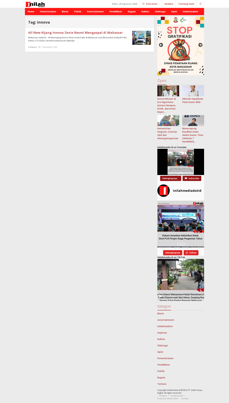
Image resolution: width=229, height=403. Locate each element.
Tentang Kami (176, 395)
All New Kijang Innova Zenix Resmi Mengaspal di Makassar (75, 32)
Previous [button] (161, 45)
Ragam (161, 377)
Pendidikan (163, 364)
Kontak (185, 398)
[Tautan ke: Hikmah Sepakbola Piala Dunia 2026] (193, 90)
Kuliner (161, 339)
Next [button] (200, 45)
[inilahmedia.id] (35, 3)
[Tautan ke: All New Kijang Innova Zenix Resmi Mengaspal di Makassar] (141, 37)
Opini (160, 351)
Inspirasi (162, 332)
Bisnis (160, 313)
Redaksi (163, 395)
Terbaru (32, 47)
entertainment (165, 319)
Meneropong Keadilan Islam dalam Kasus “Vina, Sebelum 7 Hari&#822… (193, 135)
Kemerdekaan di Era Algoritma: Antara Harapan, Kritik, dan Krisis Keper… (166, 105)
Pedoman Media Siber (167, 398)
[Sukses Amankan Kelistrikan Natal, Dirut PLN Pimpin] (180, 224)
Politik (161, 371)
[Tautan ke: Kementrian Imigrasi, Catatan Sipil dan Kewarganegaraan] (168, 120)
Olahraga (162, 345)
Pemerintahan (165, 358)
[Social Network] (200, 4)
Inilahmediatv (165, 326)
